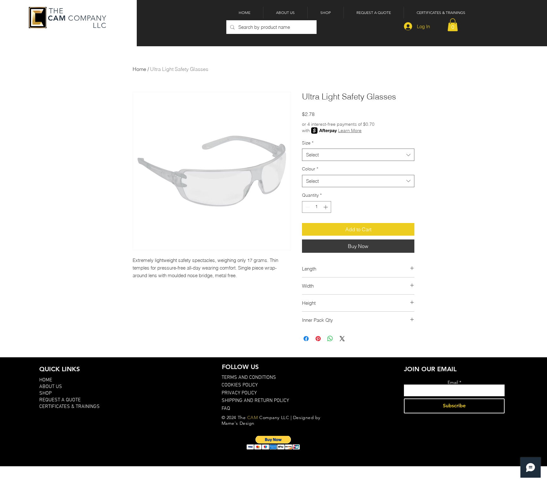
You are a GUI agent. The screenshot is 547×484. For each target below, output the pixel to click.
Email (453, 382)
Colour (310, 169)
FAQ (226, 408)
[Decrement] (307, 207)
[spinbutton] (316, 207)
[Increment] (326, 207)
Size (307, 143)
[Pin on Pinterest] (318, 338)
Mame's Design (238, 423)
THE (55, 11)
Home (139, 69)
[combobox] (358, 155)
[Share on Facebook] (306, 338)
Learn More (350, 130)
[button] (452, 24)
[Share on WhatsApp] (330, 338)
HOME (45, 380)
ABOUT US (50, 387)
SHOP (45, 393)
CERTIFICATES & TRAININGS (69, 407)
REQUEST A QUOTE (60, 400)
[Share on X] (342, 338)
